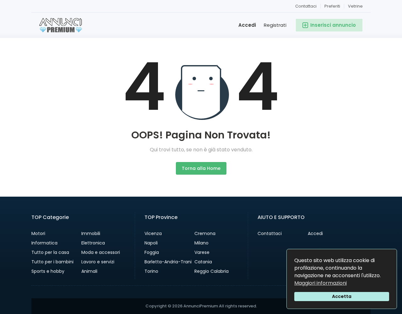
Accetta (341, 296)
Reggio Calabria (211, 271)
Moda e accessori (100, 252)
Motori (38, 233)
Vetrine (355, 6)
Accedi (247, 25)
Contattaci (306, 6)
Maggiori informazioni (320, 283)
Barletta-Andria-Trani (168, 262)
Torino (151, 271)
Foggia (151, 252)
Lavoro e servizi (97, 262)
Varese (201, 252)
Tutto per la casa (50, 252)
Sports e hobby (47, 271)
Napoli (151, 243)
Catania (203, 262)
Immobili (90, 233)
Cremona (204, 233)
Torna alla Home (201, 168)
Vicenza (153, 233)
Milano (201, 243)
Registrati (275, 25)
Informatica (44, 243)
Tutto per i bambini (52, 262)
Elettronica (93, 243)
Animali (89, 271)
